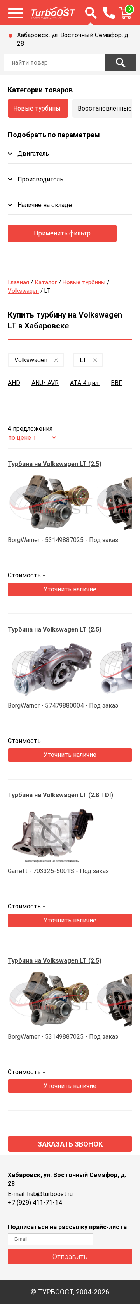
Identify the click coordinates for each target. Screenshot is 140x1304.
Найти (120, 62)
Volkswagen (23, 290)
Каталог (46, 282)
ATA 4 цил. (85, 383)
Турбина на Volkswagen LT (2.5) (55, 464)
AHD (14, 383)
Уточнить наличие (70, 589)
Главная (18, 282)
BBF (116, 383)
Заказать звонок (70, 1144)
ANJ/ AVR (45, 383)
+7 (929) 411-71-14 (35, 1202)
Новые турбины (37, 108)
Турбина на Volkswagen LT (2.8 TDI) (60, 795)
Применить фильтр (62, 233)
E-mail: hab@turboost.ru (40, 1194)
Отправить (70, 1256)
